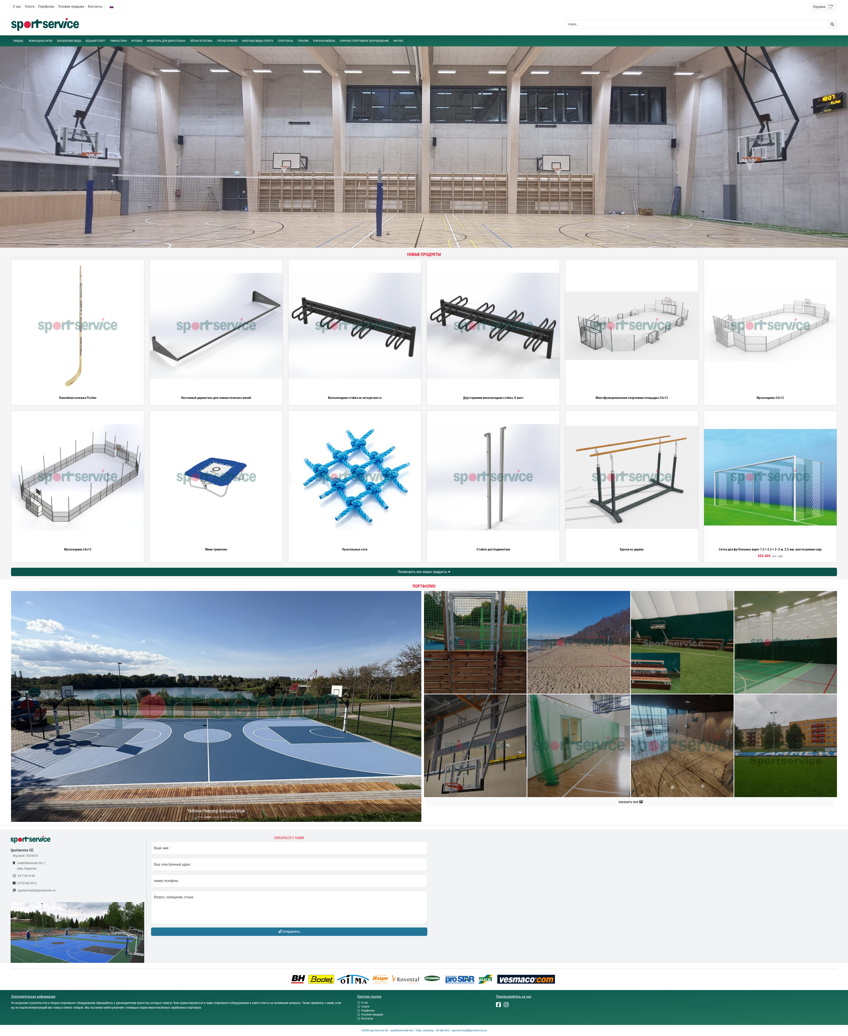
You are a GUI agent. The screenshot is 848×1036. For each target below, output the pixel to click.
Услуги (29, 6)
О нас (17, 6)
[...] (200, 817)
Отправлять (291, 931)
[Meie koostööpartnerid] (299, 979)
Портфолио (46, 6)
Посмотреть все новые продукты (423, 572)
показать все (629, 802)
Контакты (95, 6)
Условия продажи (71, 6)
